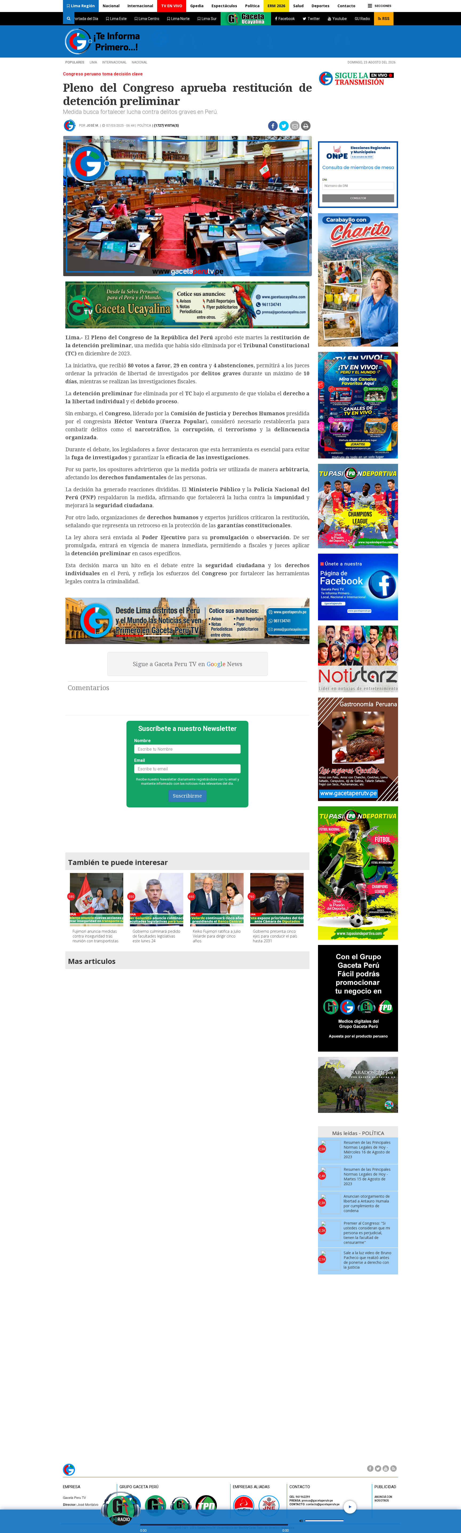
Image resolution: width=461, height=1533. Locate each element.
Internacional (140, 5)
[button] (81, 6)
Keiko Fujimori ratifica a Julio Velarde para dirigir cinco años (217, 936)
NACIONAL (139, 62)
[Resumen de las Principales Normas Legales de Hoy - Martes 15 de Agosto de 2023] (331, 1177)
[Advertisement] (187, 827)
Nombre (142, 740)
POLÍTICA (144, 125)
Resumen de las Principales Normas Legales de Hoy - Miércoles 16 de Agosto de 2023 (367, 1149)
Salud (298, 5)
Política (252, 5)
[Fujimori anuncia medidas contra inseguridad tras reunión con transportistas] (96, 899)
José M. (92, 125)
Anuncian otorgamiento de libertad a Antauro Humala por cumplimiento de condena (367, 1203)
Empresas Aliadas (251, 1486)
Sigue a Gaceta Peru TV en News (187, 664)
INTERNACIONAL (114, 62)
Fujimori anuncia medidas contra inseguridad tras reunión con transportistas (95, 936)
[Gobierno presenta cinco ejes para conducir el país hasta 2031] (277, 899)
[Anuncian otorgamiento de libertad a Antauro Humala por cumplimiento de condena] (331, 1204)
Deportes (320, 5)
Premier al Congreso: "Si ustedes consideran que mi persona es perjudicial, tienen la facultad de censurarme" (367, 1233)
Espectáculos (224, 5)
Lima (93, 62)
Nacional (111, 5)
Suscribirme (187, 796)
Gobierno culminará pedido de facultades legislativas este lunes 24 (156, 936)
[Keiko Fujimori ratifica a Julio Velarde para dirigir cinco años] (217, 899)
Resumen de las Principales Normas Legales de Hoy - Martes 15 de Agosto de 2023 (367, 1176)
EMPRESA (71, 1486)
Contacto (346, 5)
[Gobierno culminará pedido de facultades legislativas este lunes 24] (156, 899)
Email (139, 760)
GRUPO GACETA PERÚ (139, 1486)
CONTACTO (299, 1486)
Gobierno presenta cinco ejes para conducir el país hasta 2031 (275, 936)
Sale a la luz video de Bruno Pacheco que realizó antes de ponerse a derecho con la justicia (367, 1260)
